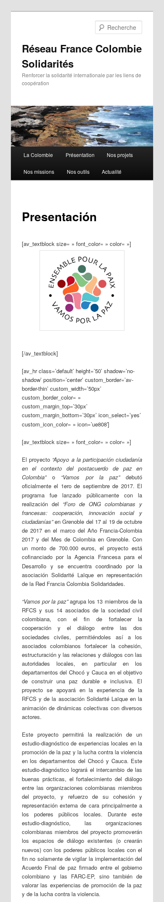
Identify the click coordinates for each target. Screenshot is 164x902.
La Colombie (38, 154)
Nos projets (120, 154)
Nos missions (39, 171)
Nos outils (78, 171)
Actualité (112, 171)
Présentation (80, 154)
